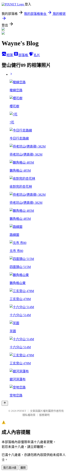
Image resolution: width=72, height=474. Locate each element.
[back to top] (5, 403)
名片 (37, 55)
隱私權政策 (28, 414)
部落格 (23, 55)
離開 (23, 467)
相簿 (10, 55)
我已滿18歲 (9, 467)
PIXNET (21, 410)
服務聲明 (44, 414)
